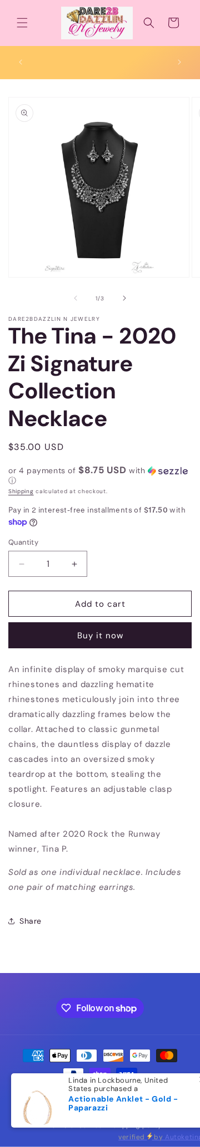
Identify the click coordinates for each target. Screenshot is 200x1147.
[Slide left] (75, 298)
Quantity (23, 542)
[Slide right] (124, 298)
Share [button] (30, 921)
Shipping (21, 491)
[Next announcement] (179, 62)
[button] (22, 23)
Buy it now (100, 635)
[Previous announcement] (20, 62)
